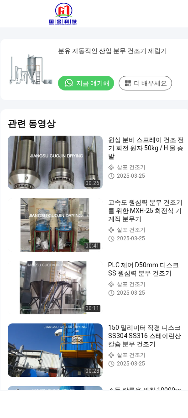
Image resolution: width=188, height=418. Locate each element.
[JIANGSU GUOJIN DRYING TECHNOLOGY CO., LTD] (63, 14)
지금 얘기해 (93, 83)
